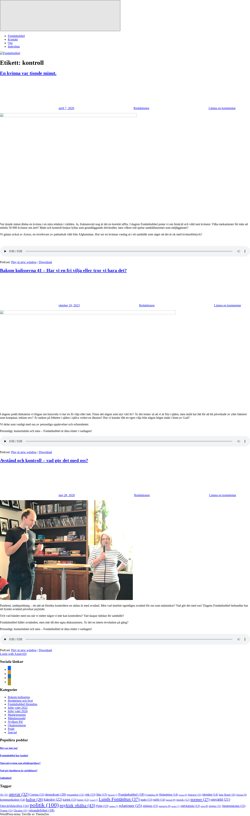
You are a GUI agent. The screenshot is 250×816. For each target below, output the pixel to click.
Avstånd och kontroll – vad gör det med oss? (44, 460)
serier (175, 806)
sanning (165, 806)
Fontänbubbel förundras (22, 704)
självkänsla (190, 806)
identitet (210, 794)
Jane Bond (227, 794)
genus (183, 795)
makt (146, 799)
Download (45, 262)
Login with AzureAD (13, 654)
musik (183, 799)
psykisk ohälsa (77, 805)
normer (200, 799)
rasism (113, 806)
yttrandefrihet (41, 810)
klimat (241, 794)
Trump (6, 810)
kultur (34, 799)
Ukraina (20, 810)
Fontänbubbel (16, 36)
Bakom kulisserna (19, 697)
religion (150, 806)
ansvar (19, 794)
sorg (204, 806)
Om (10, 43)
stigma (215, 806)
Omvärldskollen (14, 806)
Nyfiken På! (15, 721)
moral (171, 799)
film (101, 794)
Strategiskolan (233, 806)
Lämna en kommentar (222, 108)
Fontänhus (151, 794)
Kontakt (13, 39)
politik (44, 805)
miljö (159, 799)
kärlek (69, 799)
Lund (94, 800)
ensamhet (75, 794)
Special (12, 732)
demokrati (55, 794)
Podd (11, 728)
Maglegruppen (17, 714)
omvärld (220, 799)
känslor (53, 799)
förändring (168, 794)
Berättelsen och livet (20, 700)
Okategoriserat (17, 725)
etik (90, 794)
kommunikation (12, 799)
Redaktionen (141, 108)
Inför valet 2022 (18, 707)
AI (4, 794)
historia (195, 794)
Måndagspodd (16, 718)
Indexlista (14, 46)
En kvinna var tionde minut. (28, 73)
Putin (102, 806)
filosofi (113, 795)
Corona (36, 794)
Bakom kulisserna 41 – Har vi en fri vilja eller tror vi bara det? (63, 270)
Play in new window (24, 262)
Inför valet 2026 (18, 711)
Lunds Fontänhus (119, 799)
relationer (130, 805)
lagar (83, 799)
